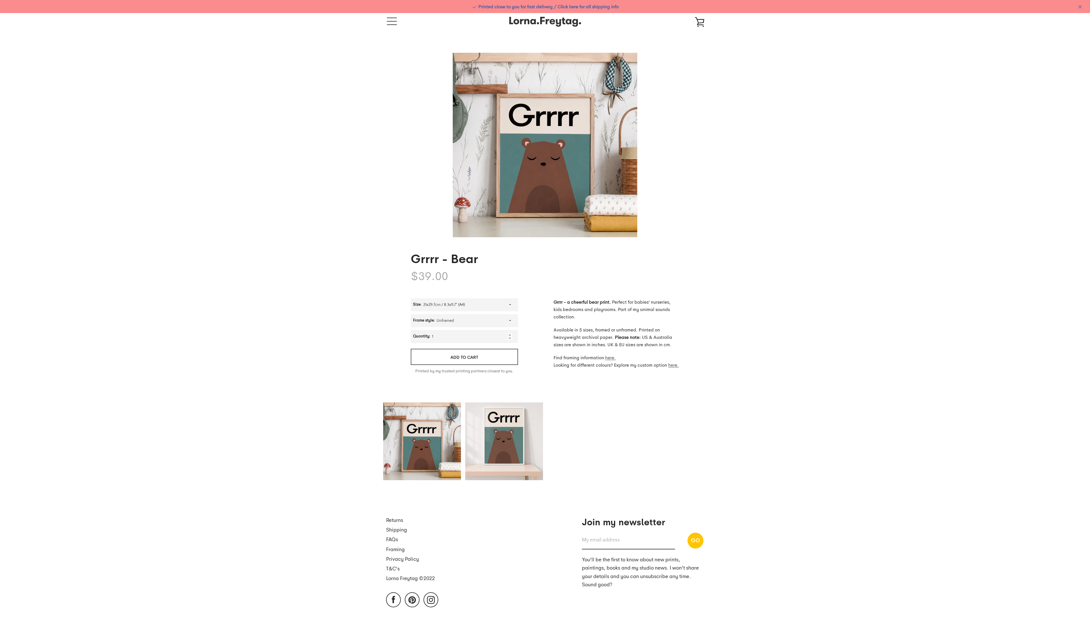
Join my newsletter (623, 521)
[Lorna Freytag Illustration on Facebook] (393, 599)
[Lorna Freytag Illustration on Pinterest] (412, 599)
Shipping (396, 529)
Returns (394, 519)
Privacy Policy (402, 558)
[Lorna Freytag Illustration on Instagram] (431, 599)
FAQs (392, 539)
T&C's (393, 568)
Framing (395, 549)
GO (695, 540)
